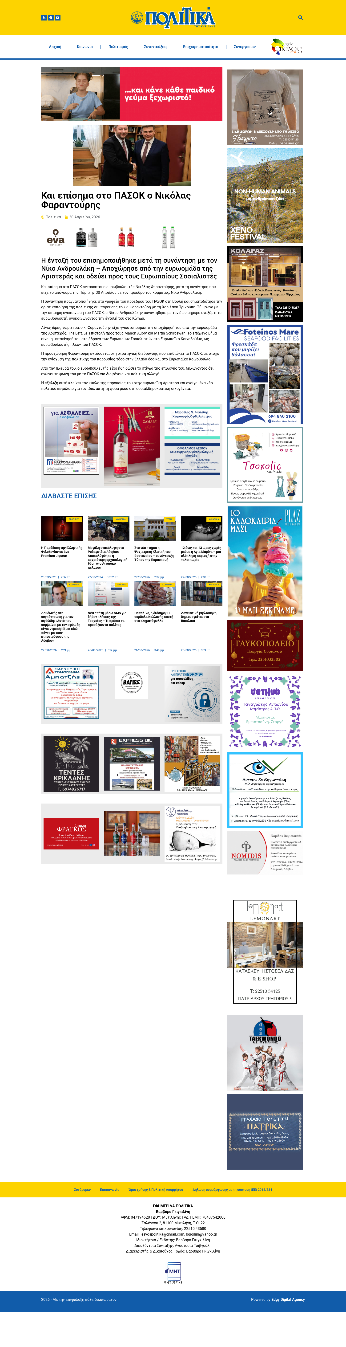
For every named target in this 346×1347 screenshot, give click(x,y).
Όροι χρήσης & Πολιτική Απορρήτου (156, 1190)
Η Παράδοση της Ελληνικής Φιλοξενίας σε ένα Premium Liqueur (61, 552)
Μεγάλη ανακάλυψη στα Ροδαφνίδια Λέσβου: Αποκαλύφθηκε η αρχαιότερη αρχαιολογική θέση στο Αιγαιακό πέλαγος (107, 557)
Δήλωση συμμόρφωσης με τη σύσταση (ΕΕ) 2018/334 (232, 1190)
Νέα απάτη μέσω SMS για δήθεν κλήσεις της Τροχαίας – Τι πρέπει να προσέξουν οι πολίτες (107, 619)
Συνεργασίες (245, 47)
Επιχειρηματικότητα (200, 47)
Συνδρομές (82, 1190)
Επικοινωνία (109, 1190)
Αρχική (55, 47)
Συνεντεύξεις (155, 47)
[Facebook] (51, 17)
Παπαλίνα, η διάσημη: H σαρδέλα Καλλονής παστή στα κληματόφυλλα (153, 617)
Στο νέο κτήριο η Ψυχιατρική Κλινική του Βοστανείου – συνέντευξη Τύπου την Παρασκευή (154, 553)
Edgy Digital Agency (288, 1299)
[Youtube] (57, 17)
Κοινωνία (85, 47)
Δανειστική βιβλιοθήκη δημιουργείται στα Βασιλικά (199, 617)
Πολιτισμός (118, 47)
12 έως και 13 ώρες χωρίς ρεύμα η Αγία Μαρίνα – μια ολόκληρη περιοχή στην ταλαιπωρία (201, 553)
